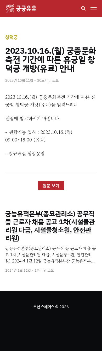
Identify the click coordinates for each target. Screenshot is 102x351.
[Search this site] (83, 8)
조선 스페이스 (43, 306)
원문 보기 (51, 185)
